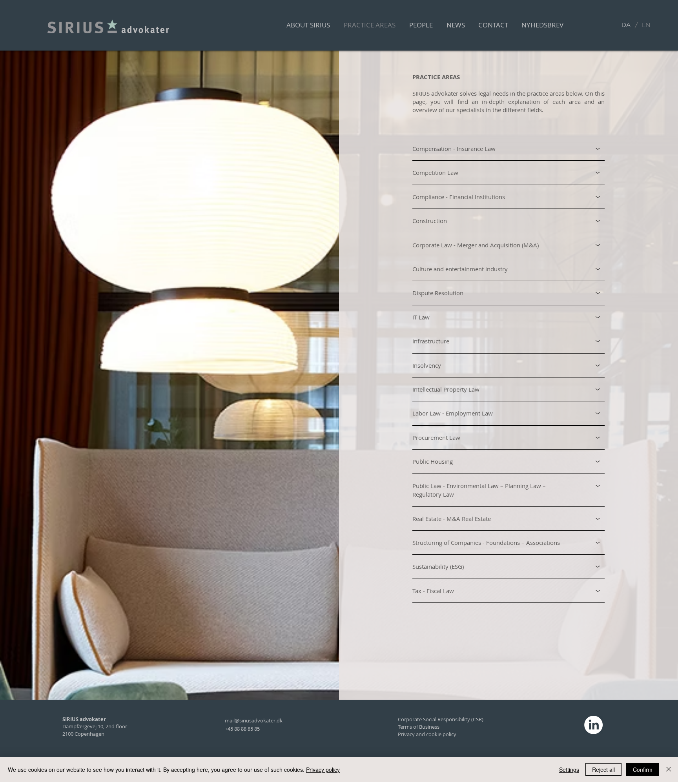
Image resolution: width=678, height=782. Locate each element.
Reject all (603, 769)
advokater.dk (267, 720)
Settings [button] (569, 769)
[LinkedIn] (593, 725)
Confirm (642, 769)
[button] (542, 25)
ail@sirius (241, 720)
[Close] (668, 769)
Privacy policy (323, 769)
